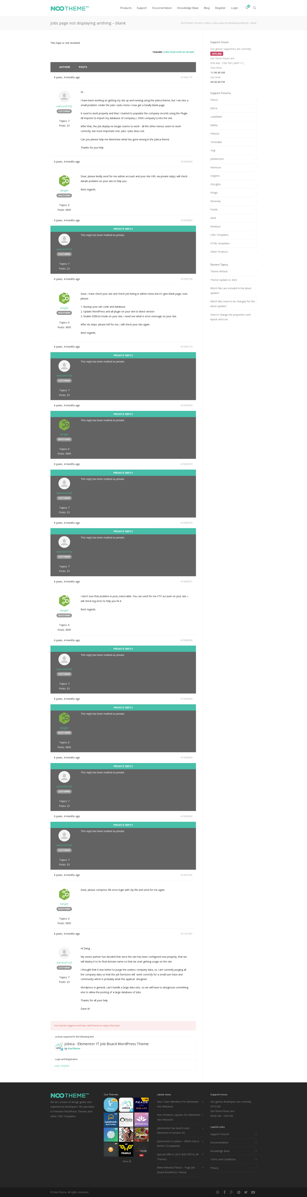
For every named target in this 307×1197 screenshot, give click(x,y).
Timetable (216, 142)
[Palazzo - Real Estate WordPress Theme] (141, 1105)
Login (234, 8)
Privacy (214, 1168)
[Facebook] (224, 1192)
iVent (213, 218)
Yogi (212, 150)
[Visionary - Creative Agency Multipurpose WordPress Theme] (111, 1135)
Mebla (213, 125)
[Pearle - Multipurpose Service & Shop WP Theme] (126, 1150)
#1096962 (186, 816)
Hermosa (215, 167)
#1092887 (186, 220)
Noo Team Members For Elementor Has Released (178, 1104)
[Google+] (231, 1192)
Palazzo (214, 133)
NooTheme (187, 22)
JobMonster (217, 159)
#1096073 (186, 581)
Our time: (215, 77)
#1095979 (186, 522)
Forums (199, 22)
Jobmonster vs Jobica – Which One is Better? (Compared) (178, 1144)
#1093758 (186, 279)
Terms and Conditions (223, 1159)
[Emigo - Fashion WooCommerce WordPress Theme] (126, 1135)
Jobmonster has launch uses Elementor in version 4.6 (173, 1130)
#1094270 (186, 405)
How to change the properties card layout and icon (230, 317)
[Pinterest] (238, 1192)
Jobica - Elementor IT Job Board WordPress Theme (106, 1043)
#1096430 (186, 698)
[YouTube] (253, 1192)
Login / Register (62, 1065)
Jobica (208, 22)
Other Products (219, 251)
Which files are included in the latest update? (230, 291)
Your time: (216, 67)
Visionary (215, 201)
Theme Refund (218, 271)
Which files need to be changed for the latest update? (232, 304)
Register (220, 8)
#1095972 (186, 464)
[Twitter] (245, 1192)
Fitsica (214, 99)
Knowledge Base (187, 8)
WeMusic (215, 226)
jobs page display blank (178, 52)
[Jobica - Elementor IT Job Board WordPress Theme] (126, 1105)
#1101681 (186, 933)
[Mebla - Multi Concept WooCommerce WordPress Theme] (126, 1120)
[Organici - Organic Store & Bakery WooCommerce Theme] (141, 1135)
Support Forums (219, 1134)
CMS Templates (219, 234)
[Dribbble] (217, 1192)
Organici (215, 175)
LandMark (216, 116)
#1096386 (186, 640)
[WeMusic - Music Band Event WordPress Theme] (141, 1150)
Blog (207, 8)
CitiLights (215, 184)
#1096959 (186, 757)
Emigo (214, 192)
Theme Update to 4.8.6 (223, 280)
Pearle (214, 209)
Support (142, 8)
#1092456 (186, 161)
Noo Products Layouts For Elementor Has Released (178, 1117)
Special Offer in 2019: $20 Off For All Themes (177, 1157)
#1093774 (186, 346)
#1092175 (186, 77)
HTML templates (220, 243)
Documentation (162, 8)
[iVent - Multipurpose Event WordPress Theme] (111, 1150)
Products (125, 8)
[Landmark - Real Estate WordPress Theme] (111, 1120)
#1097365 (186, 875)
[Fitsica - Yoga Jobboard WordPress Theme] (111, 1105)
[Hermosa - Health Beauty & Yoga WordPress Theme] (141, 1120)
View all (127, 1161)
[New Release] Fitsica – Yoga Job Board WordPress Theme (176, 1170)
